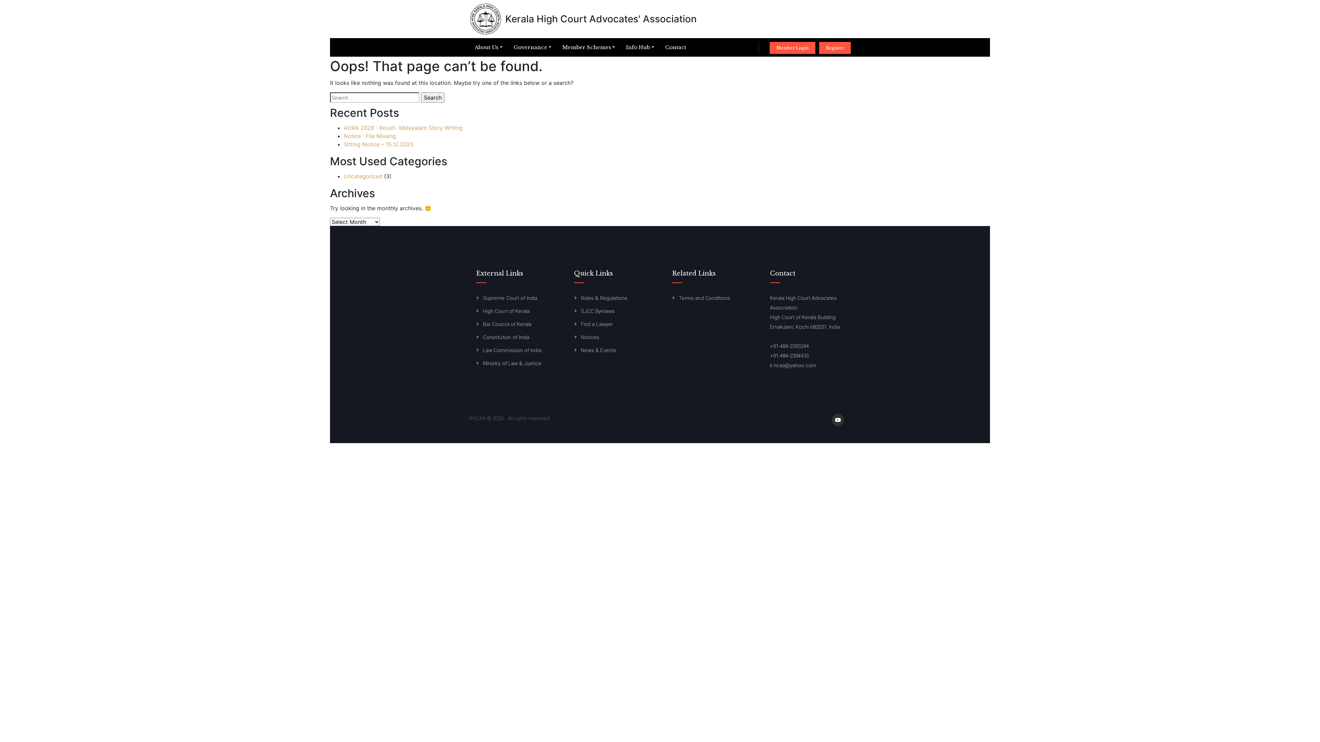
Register (835, 47)
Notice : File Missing (370, 136)
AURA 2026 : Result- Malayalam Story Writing (403, 127)
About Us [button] (486, 47)
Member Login (792, 47)
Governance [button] (530, 47)
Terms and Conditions (704, 298)
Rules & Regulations (604, 298)
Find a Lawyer (597, 324)
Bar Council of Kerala (507, 324)
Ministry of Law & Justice (512, 363)
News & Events (598, 350)
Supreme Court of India (510, 298)
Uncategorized (363, 176)
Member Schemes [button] (586, 47)
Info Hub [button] (638, 47)
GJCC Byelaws (598, 311)
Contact (675, 47)
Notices (590, 337)
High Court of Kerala (506, 311)
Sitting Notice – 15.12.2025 (379, 144)
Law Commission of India (512, 350)
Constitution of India (506, 337)
